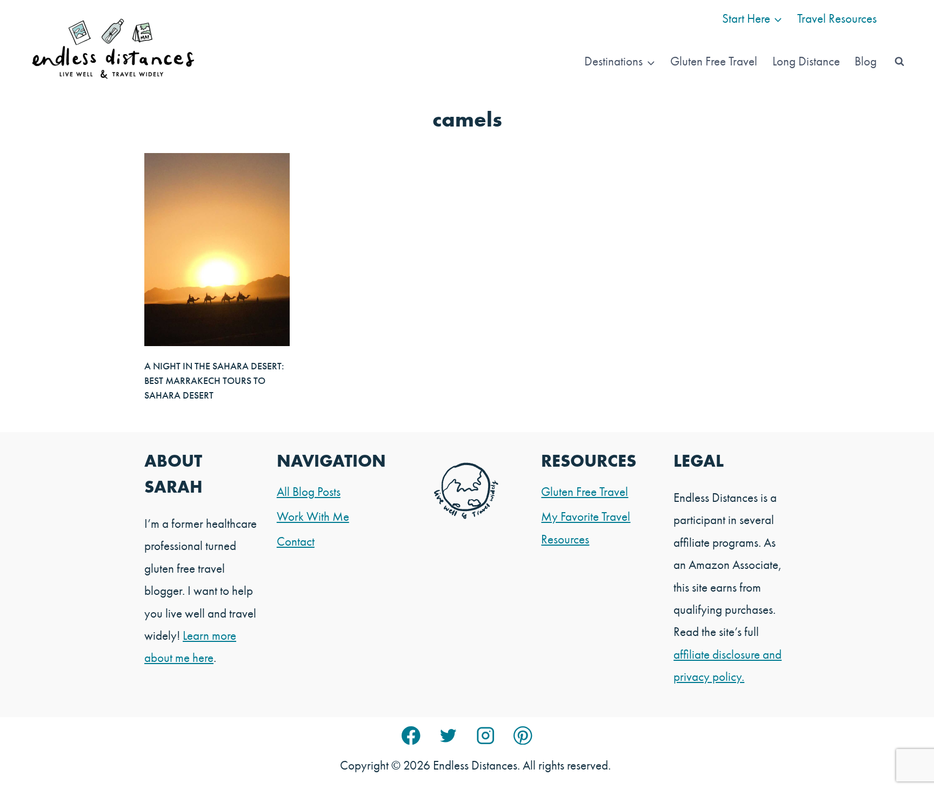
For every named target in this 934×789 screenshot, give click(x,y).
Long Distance (806, 61)
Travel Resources (837, 18)
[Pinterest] (523, 735)
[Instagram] (485, 735)
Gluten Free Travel (713, 61)
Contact (296, 541)
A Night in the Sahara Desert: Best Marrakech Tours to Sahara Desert (214, 380)
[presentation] (217, 249)
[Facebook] (411, 735)
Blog (866, 61)
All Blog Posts (309, 491)
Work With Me (313, 516)
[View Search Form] (899, 61)
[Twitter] (448, 735)
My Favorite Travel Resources (585, 527)
